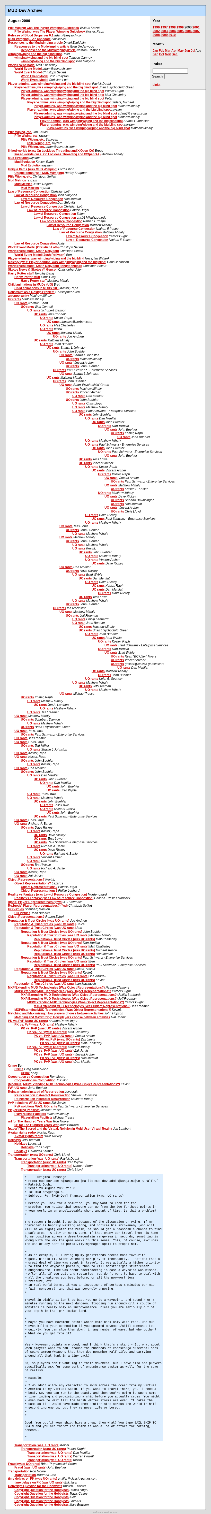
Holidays (14, 1140)
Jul (193, 50)
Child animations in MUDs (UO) (30, 284)
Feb (161, 50)
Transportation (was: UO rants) (30, 1155)
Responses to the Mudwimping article (35, 42)
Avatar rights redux (22, 1132)
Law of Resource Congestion (29, 191)
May (181, 50)
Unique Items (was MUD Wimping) (32, 169)
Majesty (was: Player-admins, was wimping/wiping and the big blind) (57, 262)
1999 (180, 27)
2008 (156, 35)
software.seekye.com (105, 1512)
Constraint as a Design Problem (31, 292)
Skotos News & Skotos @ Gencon (32, 269)
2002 (156, 31)
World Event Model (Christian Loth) (33, 247)
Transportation (18, 1471)
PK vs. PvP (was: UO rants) (28, 1021)
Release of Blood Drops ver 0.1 (31, 35)
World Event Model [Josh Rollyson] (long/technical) (45, 266)
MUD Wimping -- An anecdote (29, 39)
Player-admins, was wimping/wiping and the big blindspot (81, 121)
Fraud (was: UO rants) (24, 1464)
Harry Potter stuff (21, 273)
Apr (174, 50)
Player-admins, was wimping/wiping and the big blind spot (49, 84)
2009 (164, 35)
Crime (12, 1065)
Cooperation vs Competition (28, 1077)
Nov (168, 54)
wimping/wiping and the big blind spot (35, 54)
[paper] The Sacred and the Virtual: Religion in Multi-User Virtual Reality (60, 1128)
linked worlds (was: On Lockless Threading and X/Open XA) (51, 150)
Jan (155, 50)
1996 (156, 27)
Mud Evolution (18, 158)
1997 (164, 27)
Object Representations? (26, 879)
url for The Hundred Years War (30, 1121)
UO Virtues (16, 909)
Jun (187, 50)
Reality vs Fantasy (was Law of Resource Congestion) (47, 894)
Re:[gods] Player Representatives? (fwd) (38, 905)
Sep (155, 54)
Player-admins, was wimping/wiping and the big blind (46, 258)
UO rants (14, 299)
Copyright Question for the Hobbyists (35, 1486)
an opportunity (18, 295)
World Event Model (21, 65)
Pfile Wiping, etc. (20, 132)
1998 (172, 27)
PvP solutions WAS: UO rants (29, 1103)
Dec (175, 54)
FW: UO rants (18, 1088)
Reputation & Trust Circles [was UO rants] (38, 920)
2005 (180, 31)
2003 (164, 31)
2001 (196, 27)
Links (157, 85)
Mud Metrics (17, 180)
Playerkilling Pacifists (24, 1110)
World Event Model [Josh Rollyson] (33, 251)
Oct (161, 54)
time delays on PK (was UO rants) (32, 1478)
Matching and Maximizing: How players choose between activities (56, 1013)
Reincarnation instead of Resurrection (36, 1092)
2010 (172, 35)
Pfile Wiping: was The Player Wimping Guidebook (43, 28)
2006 (188, 31)
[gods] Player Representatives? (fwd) (35, 902)
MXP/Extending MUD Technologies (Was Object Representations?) (56, 987)
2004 (172, 31)
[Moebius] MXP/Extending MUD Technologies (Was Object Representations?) (64, 1084)
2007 (196, 31)
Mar (168, 50)
